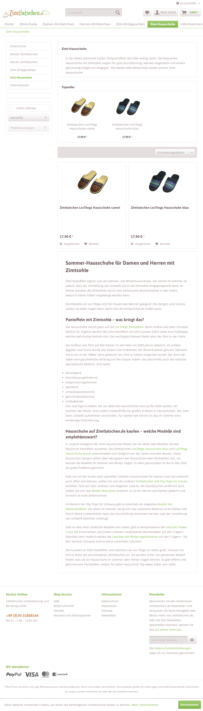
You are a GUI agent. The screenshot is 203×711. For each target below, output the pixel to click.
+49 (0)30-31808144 (22, 615)
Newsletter (109, 615)
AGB (56, 601)
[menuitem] (93, 12)
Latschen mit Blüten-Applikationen (135, 536)
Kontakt (59, 610)
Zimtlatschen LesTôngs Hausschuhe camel (82, 126)
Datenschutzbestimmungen (172, 648)
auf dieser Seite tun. (168, 629)
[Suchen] (118, 12)
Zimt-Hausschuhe (21, 77)
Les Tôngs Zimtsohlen (129, 327)
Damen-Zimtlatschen (24, 54)
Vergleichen (71, 244)
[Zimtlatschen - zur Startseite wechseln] (26, 13)
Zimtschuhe (18, 46)
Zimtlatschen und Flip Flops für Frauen (162, 481)
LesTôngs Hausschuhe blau (150, 449)
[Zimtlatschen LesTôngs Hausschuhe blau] (127, 107)
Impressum (109, 606)
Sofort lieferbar (26, 108)
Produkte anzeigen (22, 127)
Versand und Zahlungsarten (72, 615)
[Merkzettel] (147, 12)
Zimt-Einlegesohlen (23, 70)
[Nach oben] (181, 676)
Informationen (19, 85)
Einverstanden (190, 704)
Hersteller (16, 117)
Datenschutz (110, 601)
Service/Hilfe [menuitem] (188, 3)
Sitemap (107, 610)
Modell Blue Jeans (104, 491)
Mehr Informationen (144, 705)
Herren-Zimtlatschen (24, 62)
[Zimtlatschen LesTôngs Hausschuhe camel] (82, 107)
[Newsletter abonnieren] (192, 640)
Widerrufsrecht (64, 606)
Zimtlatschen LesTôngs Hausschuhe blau (127, 126)
